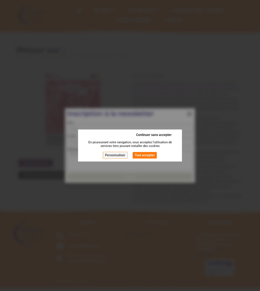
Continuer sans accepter (154, 135)
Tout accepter (145, 155)
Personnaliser (115, 155)
